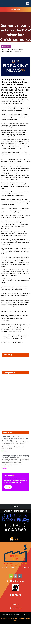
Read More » (4, 451)
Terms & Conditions (6, 618)
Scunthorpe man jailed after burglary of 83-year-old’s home (15, 456)
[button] (27, 3)
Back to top (15, 506)
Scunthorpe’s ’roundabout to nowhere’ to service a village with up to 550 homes (15, 438)
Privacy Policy (14, 618)
